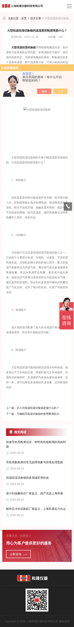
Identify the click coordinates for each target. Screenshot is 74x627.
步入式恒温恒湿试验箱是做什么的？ (38, 407)
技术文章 (35, 18)
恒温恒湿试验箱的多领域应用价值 (27, 477)
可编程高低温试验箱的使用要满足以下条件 (42, 413)
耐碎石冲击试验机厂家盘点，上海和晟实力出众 (36, 508)
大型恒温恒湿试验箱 (23, 47)
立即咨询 (15, 554)
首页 (24, 18)
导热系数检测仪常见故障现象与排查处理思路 (34, 462)
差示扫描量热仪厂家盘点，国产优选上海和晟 (34, 493)
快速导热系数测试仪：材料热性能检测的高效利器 (36, 444)
